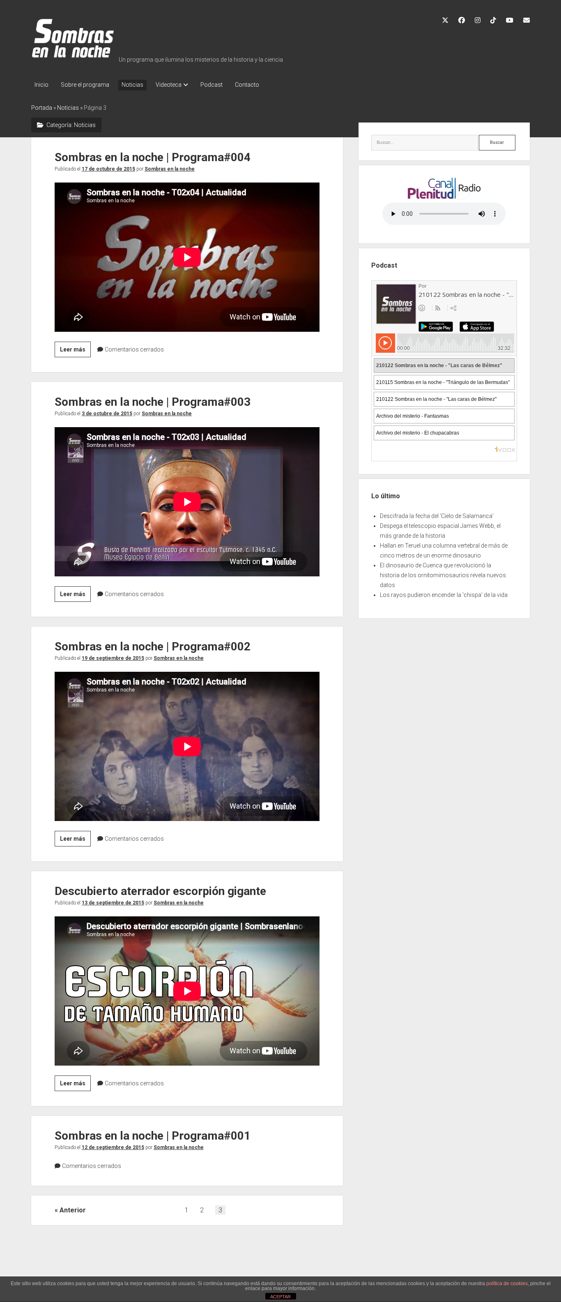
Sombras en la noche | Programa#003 (153, 402)
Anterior (73, 1210)
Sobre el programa (85, 84)
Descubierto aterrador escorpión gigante (160, 891)
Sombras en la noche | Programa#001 (153, 1135)
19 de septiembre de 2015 (113, 658)
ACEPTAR (280, 1296)
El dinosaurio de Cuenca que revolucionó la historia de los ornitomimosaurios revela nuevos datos (443, 575)
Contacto (247, 84)
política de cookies (507, 1283)
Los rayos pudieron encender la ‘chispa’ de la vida (444, 595)
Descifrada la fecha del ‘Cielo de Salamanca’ (437, 516)
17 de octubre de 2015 (108, 169)
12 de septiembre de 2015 (113, 1147)
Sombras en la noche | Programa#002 (153, 646)
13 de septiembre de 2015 (113, 903)
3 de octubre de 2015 (107, 413)
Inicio (41, 84)
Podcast (211, 84)
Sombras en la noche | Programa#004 (153, 157)
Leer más (75, 351)
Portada (41, 107)
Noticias (132, 84)
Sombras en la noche (170, 169)
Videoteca (169, 84)
